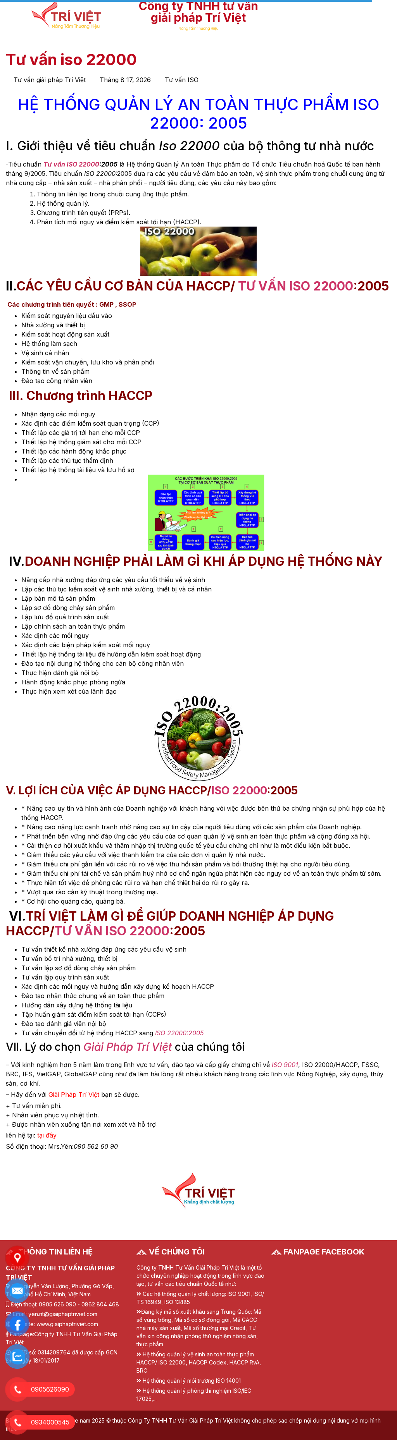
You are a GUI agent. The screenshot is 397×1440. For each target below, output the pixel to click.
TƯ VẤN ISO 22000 (295, 286)
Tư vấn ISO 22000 (71, 164)
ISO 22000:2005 (178, 1033)
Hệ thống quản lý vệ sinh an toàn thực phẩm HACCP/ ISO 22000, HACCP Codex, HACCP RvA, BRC (198, 1362)
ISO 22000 (239, 790)
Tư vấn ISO (181, 80)
